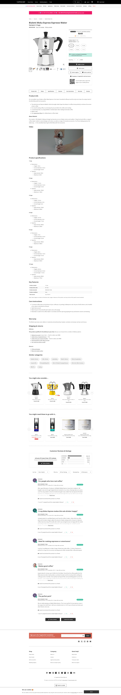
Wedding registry (32, 662)
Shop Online (30, 2)
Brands (35, 19)
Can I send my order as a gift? (38, 342)
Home (30, 19)
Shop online (31, 654)
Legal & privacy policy (54, 659)
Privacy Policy (74, 692)
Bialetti (40, 19)
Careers (52, 657)
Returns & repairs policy (37, 351)
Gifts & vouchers (32, 659)
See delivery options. (86, 31)
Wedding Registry (43, 2)
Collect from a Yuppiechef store (39, 337)
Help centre (74, 654)
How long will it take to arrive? (76, 55)
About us (52, 654)
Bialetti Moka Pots (48, 19)
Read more (52, 495)
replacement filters (37, 113)
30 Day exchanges (36, 349)
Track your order (75, 659)
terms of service (71, 680)
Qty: (71, 59)
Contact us (74, 657)
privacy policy (64, 680)
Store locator (31, 657)
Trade (51, 2)
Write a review (48, 27)
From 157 (40, 27)
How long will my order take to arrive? (40, 340)
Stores (36, 2)
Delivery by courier (36, 335)
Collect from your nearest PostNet (40, 338)
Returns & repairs (75, 662)
